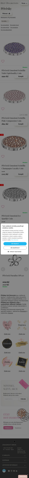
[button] (14, 252)
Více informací (14, 239)
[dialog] (14, 239)
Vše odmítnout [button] (15, 248)
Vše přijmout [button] (15, 243)
